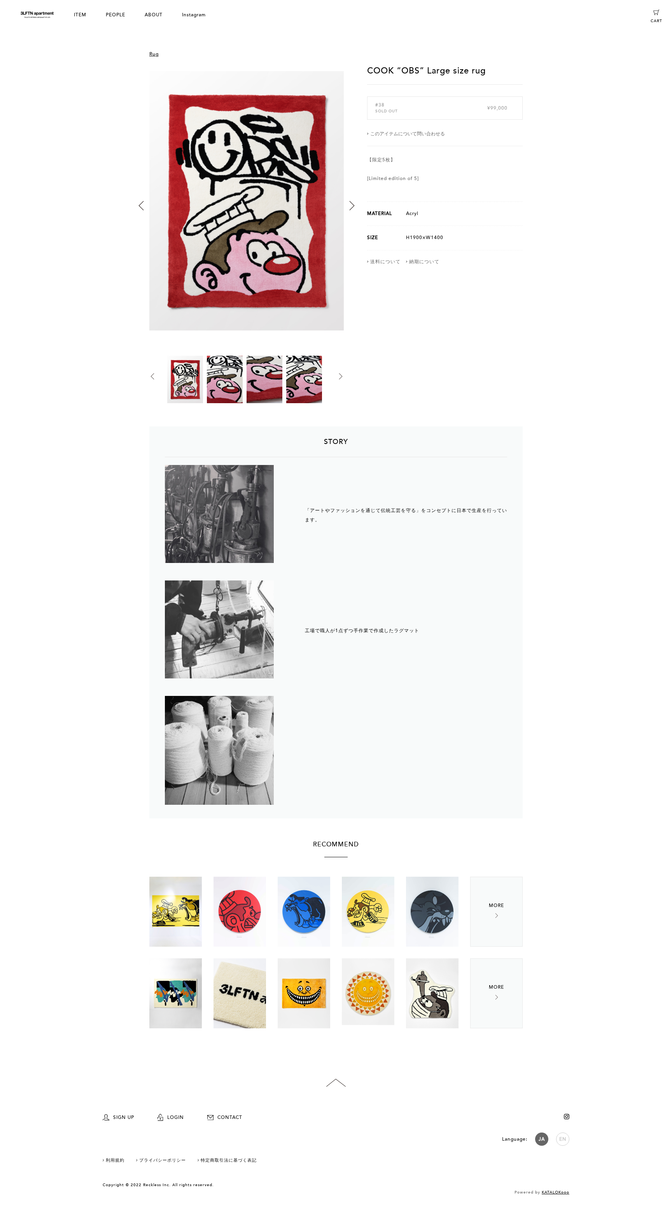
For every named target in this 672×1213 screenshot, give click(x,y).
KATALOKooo (555, 1192)
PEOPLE (115, 14)
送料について (385, 261)
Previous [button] (141, 205)
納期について (424, 261)
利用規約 (115, 1160)
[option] (246, 210)
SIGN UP (123, 1117)
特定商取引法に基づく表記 (229, 1160)
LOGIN (175, 1117)
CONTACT (229, 1117)
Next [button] (352, 205)
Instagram (194, 14)
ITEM (80, 14)
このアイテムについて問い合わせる (407, 133)
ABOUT (154, 14)
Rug (154, 54)
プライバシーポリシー (162, 1160)
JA (542, 1139)
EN (563, 1139)
